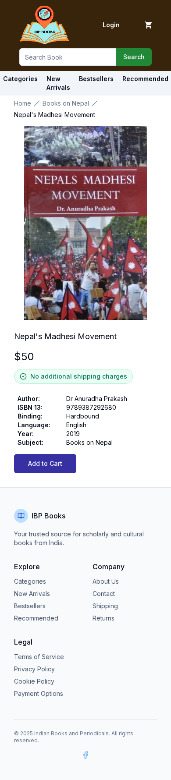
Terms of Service (39, 656)
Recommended (36, 618)
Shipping (105, 606)
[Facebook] (85, 755)
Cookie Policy (34, 681)
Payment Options (38, 693)
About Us (106, 581)
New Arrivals (32, 593)
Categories (20, 78)
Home (22, 103)
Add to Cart (45, 463)
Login (111, 24)
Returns (103, 618)
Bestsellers (30, 606)
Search (134, 56)
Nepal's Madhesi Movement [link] (54, 114)
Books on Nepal (66, 103)
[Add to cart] (148, 24)
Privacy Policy (34, 669)
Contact (104, 593)
